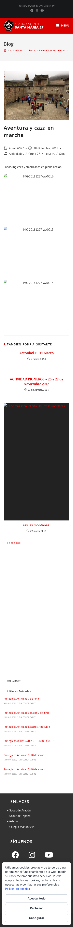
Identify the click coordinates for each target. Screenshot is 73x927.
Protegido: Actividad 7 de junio (22, 698)
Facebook (14, 543)
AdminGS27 (16, 148)
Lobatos (50, 154)
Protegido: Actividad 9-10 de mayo (24, 755)
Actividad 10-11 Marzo (36, 353)
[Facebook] (15, 855)
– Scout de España (18, 816)
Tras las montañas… (36, 525)
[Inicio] (5, 50)
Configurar (36, 918)
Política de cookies (17, 888)
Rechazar (36, 908)
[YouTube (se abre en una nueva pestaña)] (41, 10)
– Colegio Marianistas (20, 827)
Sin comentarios (27, 703)
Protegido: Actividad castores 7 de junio (27, 726)
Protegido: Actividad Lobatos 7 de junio (26, 713)
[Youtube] (49, 855)
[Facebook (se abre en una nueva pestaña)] (31, 10)
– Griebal (12, 821)
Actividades (16, 154)
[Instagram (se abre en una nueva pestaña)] (36, 10)
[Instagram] (32, 855)
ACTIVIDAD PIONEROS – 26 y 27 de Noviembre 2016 (36, 381)
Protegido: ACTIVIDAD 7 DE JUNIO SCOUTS (29, 741)
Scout (63, 154)
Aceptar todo (37, 898)
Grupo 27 (34, 154)
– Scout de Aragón (19, 810)
